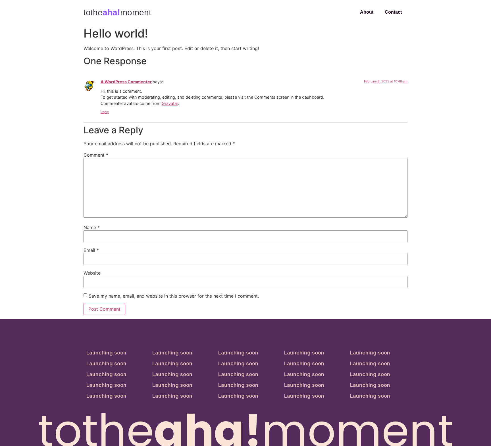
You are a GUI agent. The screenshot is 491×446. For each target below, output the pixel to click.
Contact (393, 12)
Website (92, 273)
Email (91, 250)
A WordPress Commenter (126, 81)
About (366, 12)
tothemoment (117, 12)
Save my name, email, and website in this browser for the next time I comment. (174, 296)
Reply (105, 112)
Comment (96, 155)
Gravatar (170, 103)
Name (92, 227)
